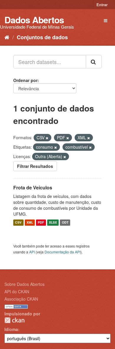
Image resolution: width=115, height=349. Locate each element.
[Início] (6, 37)
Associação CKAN (21, 299)
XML (30, 222)
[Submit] (94, 61)
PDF (41, 222)
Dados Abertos (34, 19)
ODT (65, 222)
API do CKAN (16, 291)
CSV (18, 222)
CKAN (14, 320)
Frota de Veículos (32, 187)
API (32, 251)
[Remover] (47, 137)
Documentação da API (62, 251)
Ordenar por (25, 80)
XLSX (53, 222)
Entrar (102, 4)
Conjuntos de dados (42, 37)
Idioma (11, 329)
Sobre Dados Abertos (24, 284)
